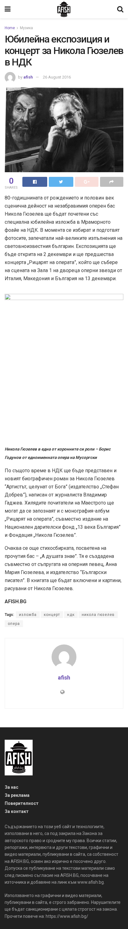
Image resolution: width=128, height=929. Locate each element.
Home (10, 28)
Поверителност (22, 803)
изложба (28, 615)
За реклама (17, 795)
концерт (52, 615)
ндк (71, 615)
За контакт (17, 811)
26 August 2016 (57, 77)
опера (14, 624)
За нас (11, 787)
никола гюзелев (98, 615)
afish (28, 77)
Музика (26, 28)
